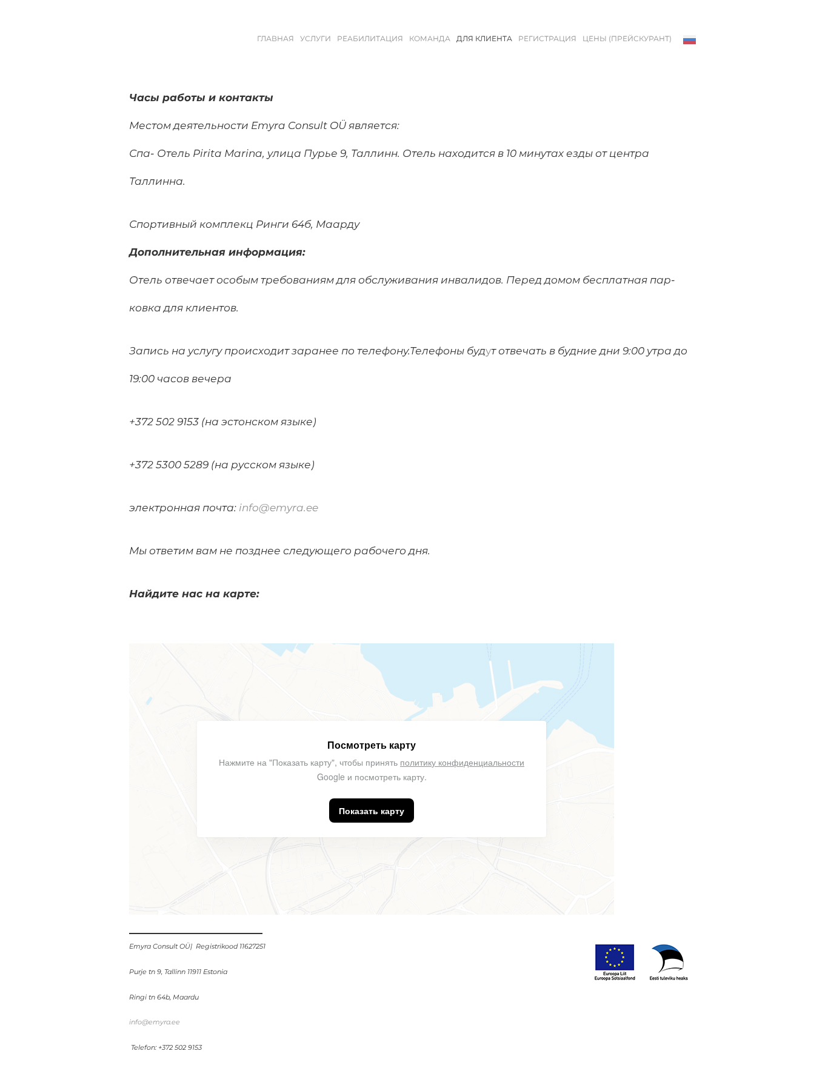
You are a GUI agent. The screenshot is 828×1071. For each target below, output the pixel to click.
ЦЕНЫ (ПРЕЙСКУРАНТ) (627, 38)
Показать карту (371, 810)
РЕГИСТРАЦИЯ (547, 38)
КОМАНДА (429, 38)
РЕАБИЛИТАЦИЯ (370, 38)
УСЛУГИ (315, 38)
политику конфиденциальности (462, 762)
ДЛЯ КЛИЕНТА (484, 38)
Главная (275, 38)
